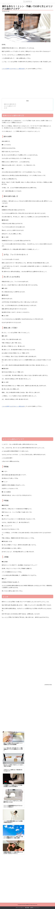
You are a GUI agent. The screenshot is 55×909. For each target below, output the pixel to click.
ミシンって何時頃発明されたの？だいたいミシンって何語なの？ (13, 806)
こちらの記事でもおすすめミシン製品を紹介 (13, 68)
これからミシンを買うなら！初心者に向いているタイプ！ (13, 770)
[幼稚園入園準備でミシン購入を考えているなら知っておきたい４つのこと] (13, 845)
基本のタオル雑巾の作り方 (10, 104)
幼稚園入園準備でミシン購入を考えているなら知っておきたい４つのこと (13, 852)
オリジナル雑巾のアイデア (10, 106)
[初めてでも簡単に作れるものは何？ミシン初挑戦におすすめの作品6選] (13, 736)
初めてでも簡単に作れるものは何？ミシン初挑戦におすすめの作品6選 (13, 743)
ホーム (4, 4)
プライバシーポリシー (20, 907)
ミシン (8, 4)
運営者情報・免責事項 (29, 907)
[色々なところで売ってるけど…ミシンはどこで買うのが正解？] (13, 758)
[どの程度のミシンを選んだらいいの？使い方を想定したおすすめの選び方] (13, 778)
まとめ (5, 107)
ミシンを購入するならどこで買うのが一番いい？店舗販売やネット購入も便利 (13, 837)
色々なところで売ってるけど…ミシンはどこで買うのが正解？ (13, 765)
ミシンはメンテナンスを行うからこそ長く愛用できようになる (13, 801)
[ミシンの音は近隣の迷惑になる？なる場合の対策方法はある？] (13, 814)
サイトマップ (36, 907)
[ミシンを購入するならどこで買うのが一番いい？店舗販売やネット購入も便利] (13, 830)
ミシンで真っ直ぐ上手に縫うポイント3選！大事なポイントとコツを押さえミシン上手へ (13, 749)
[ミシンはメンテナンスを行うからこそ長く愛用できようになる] (13, 794)
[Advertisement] (27, 85)
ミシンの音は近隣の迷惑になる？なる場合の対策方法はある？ (13, 821)
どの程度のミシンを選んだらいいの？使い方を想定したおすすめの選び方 (13, 786)
